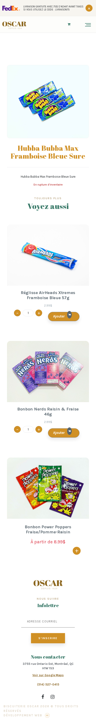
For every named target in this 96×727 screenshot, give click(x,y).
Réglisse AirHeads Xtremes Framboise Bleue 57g (48, 295)
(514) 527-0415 (48, 684)
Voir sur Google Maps (48, 675)
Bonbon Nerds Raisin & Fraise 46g (48, 412)
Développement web (22, 715)
